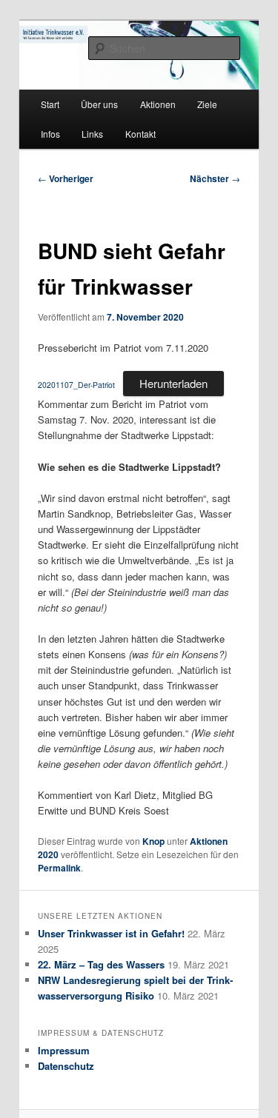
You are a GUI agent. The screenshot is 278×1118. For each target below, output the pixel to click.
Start (50, 104)
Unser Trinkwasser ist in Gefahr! (111, 933)
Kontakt (140, 133)
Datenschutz (66, 1066)
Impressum (64, 1050)
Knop (153, 841)
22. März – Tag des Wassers (101, 964)
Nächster (215, 178)
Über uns (99, 104)
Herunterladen (173, 383)
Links (92, 133)
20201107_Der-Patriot (76, 384)
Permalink (59, 867)
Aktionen (158, 104)
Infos (50, 133)
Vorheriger (65, 178)
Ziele (207, 104)
